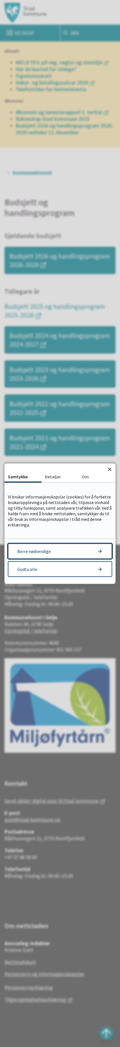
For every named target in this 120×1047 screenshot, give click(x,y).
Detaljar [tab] (53, 476)
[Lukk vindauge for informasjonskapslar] (109, 469)
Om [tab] (85, 476)
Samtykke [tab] (18, 476)
